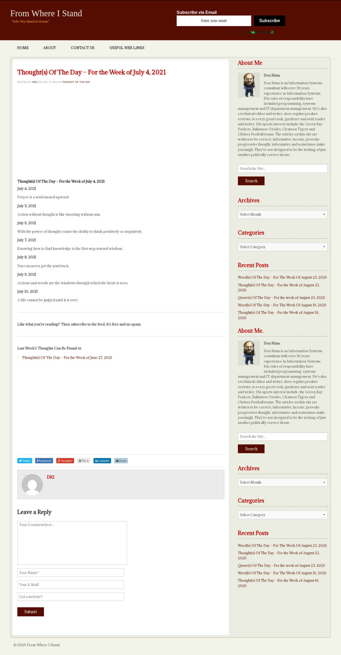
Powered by (239, 32)
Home (23, 48)
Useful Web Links (126, 48)
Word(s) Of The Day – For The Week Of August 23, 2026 (282, 277)
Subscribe (269, 20)
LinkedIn (103, 460)
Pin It (84, 460)
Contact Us (83, 48)
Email (122, 460)
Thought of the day (76, 82)
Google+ (66, 460)
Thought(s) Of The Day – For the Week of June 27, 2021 (67, 357)
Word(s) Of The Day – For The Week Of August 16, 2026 (282, 305)
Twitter (26, 460)
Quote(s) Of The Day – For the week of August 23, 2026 (281, 297)
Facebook (44, 460)
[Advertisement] (120, 133)
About (49, 48)
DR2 (34, 82)
